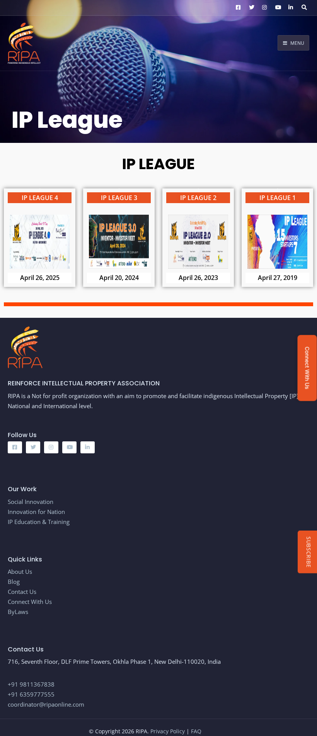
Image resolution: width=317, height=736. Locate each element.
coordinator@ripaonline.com (46, 704)
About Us (20, 571)
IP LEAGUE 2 (198, 197)
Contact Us (22, 591)
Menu (296, 43)
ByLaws (18, 612)
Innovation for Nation (36, 512)
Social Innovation (30, 501)
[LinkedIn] (290, 7)
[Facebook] (237, 7)
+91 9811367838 (31, 684)
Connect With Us (30, 601)
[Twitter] (250, 7)
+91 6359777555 (31, 694)
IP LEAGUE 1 (277, 197)
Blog (14, 581)
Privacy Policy (168, 731)
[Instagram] (263, 7)
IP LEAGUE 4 (40, 197)
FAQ (196, 731)
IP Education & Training (39, 522)
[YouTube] (277, 7)
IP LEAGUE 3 (119, 197)
